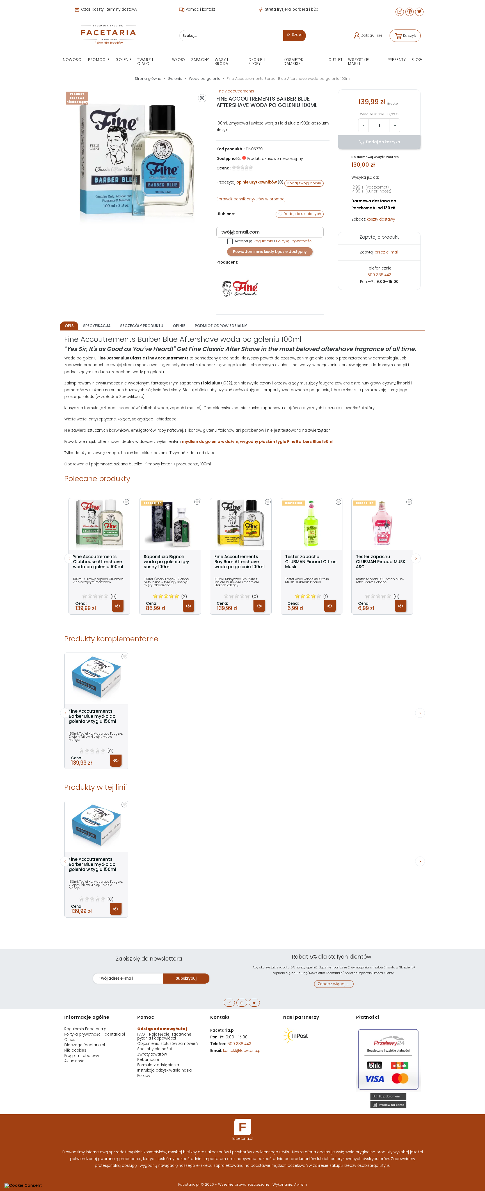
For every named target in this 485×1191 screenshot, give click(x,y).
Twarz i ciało (145, 61)
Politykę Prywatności (294, 241)
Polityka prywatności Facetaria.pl (94, 1034)
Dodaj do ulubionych (302, 213)
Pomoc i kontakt (200, 9)
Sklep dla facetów (109, 43)
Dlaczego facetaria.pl (84, 1045)
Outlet (335, 59)
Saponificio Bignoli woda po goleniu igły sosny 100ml (166, 561)
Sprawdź (251, 199)
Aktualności (74, 1061)
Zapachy (200, 59)
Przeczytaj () (249, 182)
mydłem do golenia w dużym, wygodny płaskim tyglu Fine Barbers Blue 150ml (257, 441)
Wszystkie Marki (358, 61)
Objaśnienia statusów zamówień (167, 1043)
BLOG (416, 59)
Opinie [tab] (179, 326)
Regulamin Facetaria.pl (85, 1029)
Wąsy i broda (221, 61)
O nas (69, 1039)
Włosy (179, 59)
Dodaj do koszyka (382, 142)
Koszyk (409, 35)
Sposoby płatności (154, 1049)
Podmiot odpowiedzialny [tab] (221, 326)
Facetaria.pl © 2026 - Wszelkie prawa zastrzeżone (224, 1184)
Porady (143, 1075)
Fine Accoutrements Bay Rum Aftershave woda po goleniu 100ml (239, 561)
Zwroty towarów (152, 1054)
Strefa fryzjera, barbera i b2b (291, 9)
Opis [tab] (69, 326)
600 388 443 (379, 275)
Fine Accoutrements (235, 91)
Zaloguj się (372, 35)
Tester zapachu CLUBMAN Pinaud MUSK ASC (380, 561)
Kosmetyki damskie (294, 61)
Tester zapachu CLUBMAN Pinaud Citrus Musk (311, 561)
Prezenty (397, 59)
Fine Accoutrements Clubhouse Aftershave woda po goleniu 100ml (98, 561)
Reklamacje (148, 1059)
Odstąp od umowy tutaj (162, 1029)
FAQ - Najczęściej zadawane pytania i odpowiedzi (164, 1036)
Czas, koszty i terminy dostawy (108, 9)
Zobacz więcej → (334, 984)
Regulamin (263, 241)
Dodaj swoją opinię (304, 183)
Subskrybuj (186, 978)
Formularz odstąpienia (158, 1065)
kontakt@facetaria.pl (242, 1050)
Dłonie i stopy (256, 61)
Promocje (99, 59)
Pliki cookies (75, 1050)
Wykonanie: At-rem (290, 1184)
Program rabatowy (81, 1055)
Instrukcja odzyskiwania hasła (164, 1070)
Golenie (123, 59)
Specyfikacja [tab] (97, 326)
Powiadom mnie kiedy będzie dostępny (270, 251)
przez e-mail (387, 252)
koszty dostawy (381, 219)
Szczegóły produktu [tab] (141, 326)
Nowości (73, 59)
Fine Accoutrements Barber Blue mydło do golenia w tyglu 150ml (92, 716)
